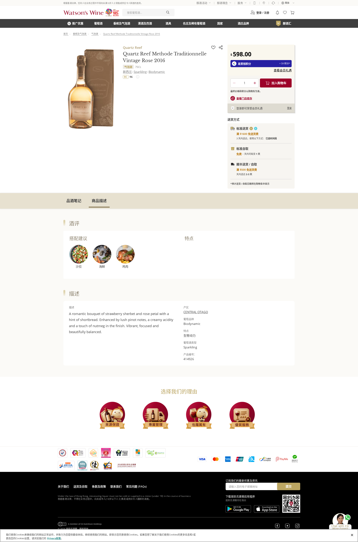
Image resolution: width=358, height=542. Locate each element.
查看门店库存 (244, 98)
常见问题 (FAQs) (136, 486)
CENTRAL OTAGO (195, 312)
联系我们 (116, 486)
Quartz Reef (132, 47)
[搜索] (168, 12)
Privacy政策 (54, 538)
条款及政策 (99, 486)
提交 (289, 486)
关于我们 (63, 486)
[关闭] (352, 535)
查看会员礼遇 (283, 70)
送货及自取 (80, 486)
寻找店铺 (264, 3)
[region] (179, 535)
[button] (259, 12)
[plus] (254, 83)
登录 (289, 108)
